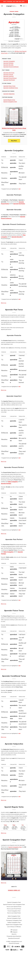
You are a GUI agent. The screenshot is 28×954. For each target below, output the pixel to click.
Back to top (3, 302)
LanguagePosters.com (16, 941)
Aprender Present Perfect (10, 78)
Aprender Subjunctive (8, 93)
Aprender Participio (8, 63)
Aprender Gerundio (8, 65)
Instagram (14, 932)
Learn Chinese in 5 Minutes (14, 926)
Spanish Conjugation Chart (10, 101)
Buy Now (14, 140)
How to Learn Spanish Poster (14, 906)
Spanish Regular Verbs (9, 99)
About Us (14, 934)
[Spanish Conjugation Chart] (14, 866)
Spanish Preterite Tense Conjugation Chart (14, 904)
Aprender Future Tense (9, 86)
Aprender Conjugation (9, 61)
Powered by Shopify (14, 943)
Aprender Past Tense (8, 72)
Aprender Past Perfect (9, 80)
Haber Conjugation (13, 481)
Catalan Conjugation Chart (14, 922)
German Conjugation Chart (14, 918)
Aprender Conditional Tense (10, 87)
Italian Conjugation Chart (14, 916)
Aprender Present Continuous (11, 66)
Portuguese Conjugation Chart (14, 920)
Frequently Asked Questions (14, 936)
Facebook (14, 930)
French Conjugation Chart (14, 911)
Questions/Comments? (14, 938)
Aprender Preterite (8, 74)
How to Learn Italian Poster (14, 913)
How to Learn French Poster (14, 908)
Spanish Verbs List (14, 890)
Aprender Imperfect (8, 76)
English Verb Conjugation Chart (14, 924)
